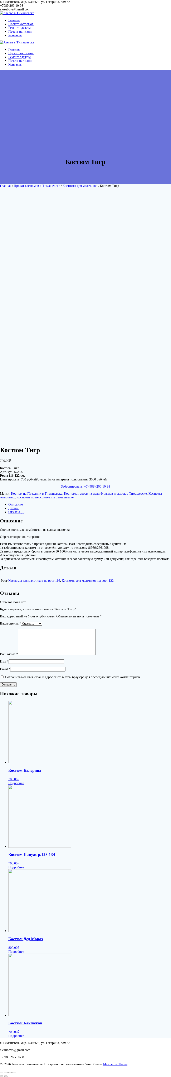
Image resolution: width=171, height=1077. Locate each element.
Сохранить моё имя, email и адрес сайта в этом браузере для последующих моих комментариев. (73, 677)
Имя (4, 661)
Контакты (15, 35)
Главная (14, 20)
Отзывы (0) (16, 512)
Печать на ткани (20, 31)
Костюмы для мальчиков (80, 186)
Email (5, 669)
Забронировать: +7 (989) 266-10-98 (85, 486)
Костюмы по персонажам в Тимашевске (45, 497)
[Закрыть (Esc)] (1, 1072)
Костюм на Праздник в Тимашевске (36, 493)
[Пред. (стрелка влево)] (1, 1076)
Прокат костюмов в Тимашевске (37, 186)
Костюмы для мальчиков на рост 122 (88, 580)
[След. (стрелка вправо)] (6, 1076)
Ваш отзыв (9, 654)
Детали (13, 508)
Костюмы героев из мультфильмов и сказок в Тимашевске (105, 493)
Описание (15, 504)
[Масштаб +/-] (14, 1072)
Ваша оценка (10, 623)
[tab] (89, 504)
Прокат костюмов (21, 24)
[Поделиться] (6, 1072)
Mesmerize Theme (115, 1064)
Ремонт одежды (19, 27)
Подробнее (16, 783)
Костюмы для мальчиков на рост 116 (34, 580)
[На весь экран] (10, 1072)
